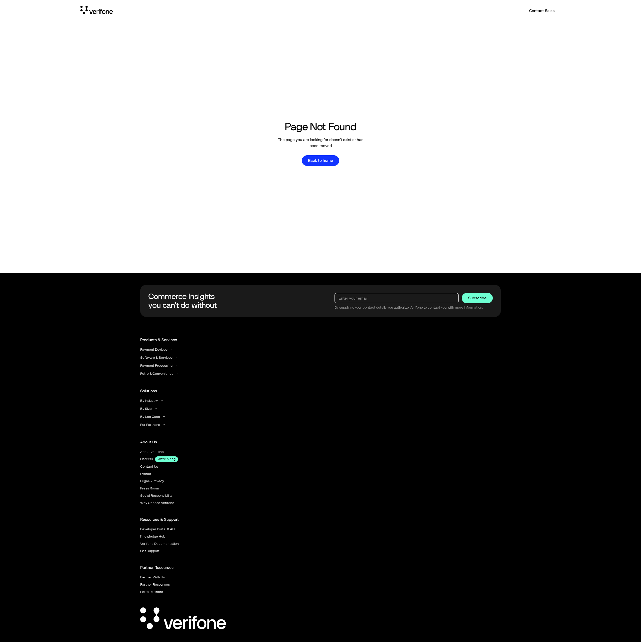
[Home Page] (96, 11)
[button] (157, 349)
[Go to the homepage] (183, 619)
